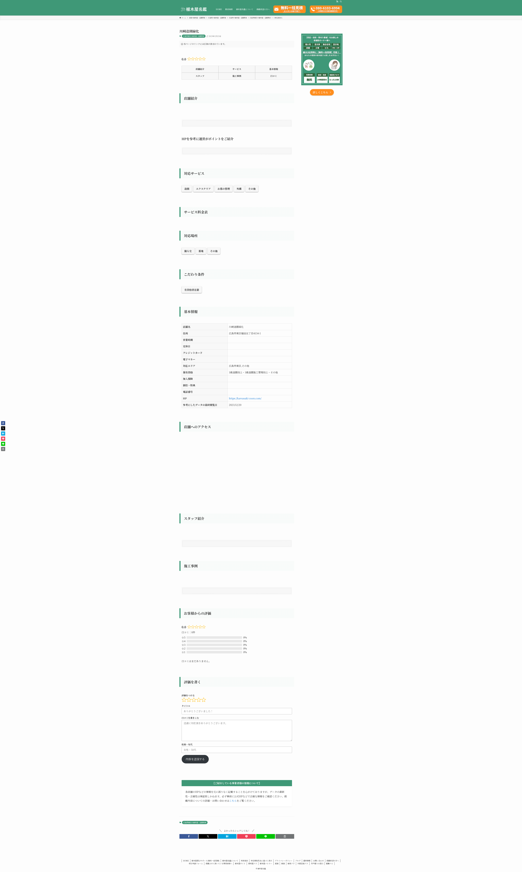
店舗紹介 (200, 69)
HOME (186, 860)
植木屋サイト (240, 863)
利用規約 (244, 860)
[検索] (341, 1)
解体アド (291, 863)
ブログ (298, 860)
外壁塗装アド (302, 863)
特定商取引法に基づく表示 (261, 860)
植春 (283, 863)
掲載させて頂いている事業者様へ (219, 863)
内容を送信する (195, 759)
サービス (236, 69)
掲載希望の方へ (333, 860)
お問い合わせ (318, 860)
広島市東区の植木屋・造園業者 (193, 36)
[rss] (337, 1)
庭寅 (277, 863)
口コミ (273, 76)
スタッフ (200, 76)
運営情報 (306, 860)
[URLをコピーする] (285, 836)
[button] (188, 836)
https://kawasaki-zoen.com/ (245, 398)
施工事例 (236, 76)
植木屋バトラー (266, 863)
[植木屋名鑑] (194, 9)
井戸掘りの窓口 (317, 863)
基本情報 (273, 69)
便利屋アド (252, 863)
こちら (233, 800)
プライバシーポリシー (283, 860)
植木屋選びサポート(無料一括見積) (205, 860)
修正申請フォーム (196, 863)
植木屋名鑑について (230, 860)
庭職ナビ (329, 863)
